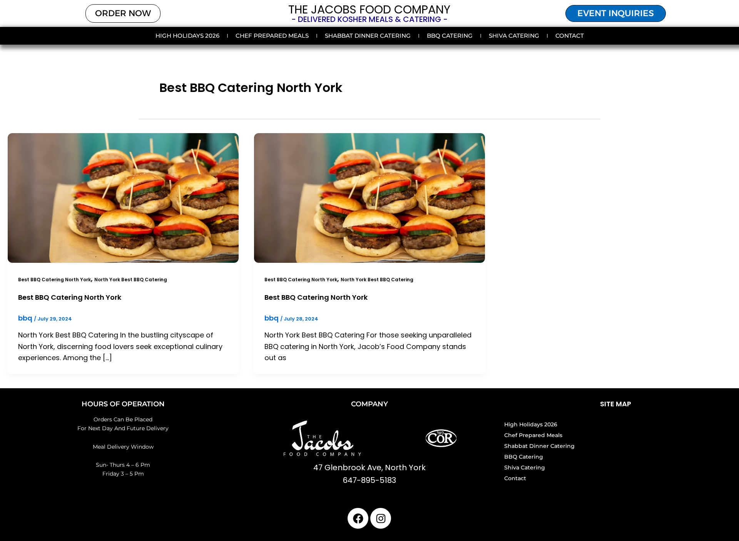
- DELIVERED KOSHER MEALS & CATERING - (369, 19)
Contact (569, 35)
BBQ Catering (450, 35)
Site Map (615, 404)
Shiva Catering (514, 35)
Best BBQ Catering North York (54, 279)
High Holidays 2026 (187, 35)
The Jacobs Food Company (369, 9)
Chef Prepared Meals (272, 35)
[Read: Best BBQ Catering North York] (123, 197)
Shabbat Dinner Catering (368, 35)
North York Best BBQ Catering (130, 279)
